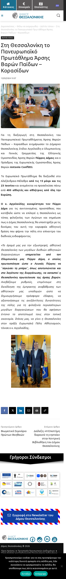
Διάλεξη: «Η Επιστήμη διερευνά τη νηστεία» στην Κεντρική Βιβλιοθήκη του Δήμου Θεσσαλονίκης (46, 438)
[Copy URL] (44, 410)
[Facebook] (4, 410)
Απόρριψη (40, 573)
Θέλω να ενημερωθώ (27, 26)
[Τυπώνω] (36, 410)
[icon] (32, 541)
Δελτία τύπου (47, 26)
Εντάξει (26, 573)
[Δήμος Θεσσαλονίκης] (27, 15)
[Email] (28, 410)
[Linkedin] (20, 410)
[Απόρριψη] (61, 566)
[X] (12, 410)
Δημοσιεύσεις (7, 26)
